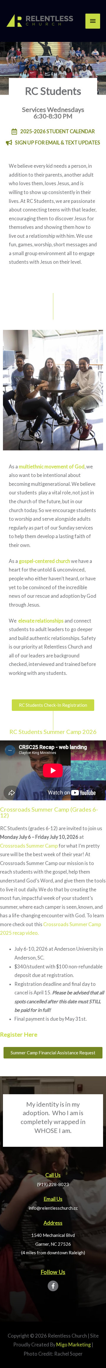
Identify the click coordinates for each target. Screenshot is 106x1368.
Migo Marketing (73, 1344)
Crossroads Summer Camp (29, 846)
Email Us (53, 1199)
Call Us (53, 1175)
